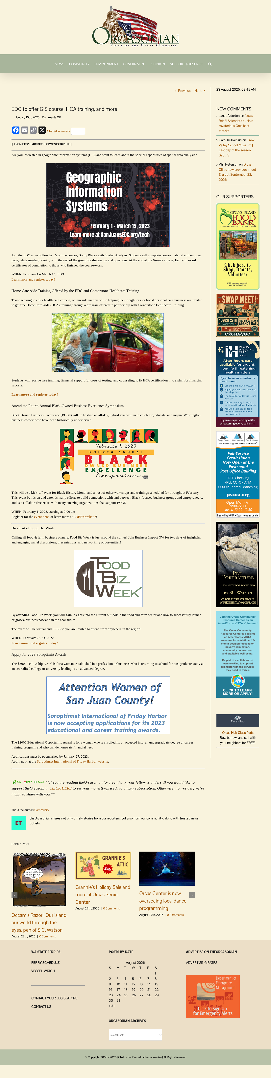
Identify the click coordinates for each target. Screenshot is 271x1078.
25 (126, 995)
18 (126, 989)
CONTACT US (41, 1006)
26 (134, 995)
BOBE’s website (84, 517)
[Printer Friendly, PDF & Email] (28, 782)
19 (133, 989)
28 (149, 995)
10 (118, 984)
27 (141, 995)
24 (119, 995)
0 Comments (47, 936)
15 (156, 984)
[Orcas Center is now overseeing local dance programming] (167, 868)
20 (141, 989)
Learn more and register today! (33, 279)
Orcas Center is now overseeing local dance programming (162, 900)
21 (149, 989)
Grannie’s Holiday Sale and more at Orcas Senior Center (102, 894)
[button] (209, 63)
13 (141, 984)
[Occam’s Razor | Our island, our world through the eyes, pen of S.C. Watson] (39, 879)
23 (111, 995)
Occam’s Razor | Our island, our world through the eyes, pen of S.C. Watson (39, 922)
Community (41, 810)
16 (110, 989)
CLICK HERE (60, 788)
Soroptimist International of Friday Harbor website (72, 761)
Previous (184, 90)
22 (157, 989)
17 (118, 989)
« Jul (112, 1006)
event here (41, 517)
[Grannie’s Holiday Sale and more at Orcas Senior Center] (103, 865)
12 (133, 984)
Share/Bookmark (58, 131)
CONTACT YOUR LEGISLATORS (54, 998)
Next (198, 90)
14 (149, 984)
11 (125, 984)
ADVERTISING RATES (201, 962)
